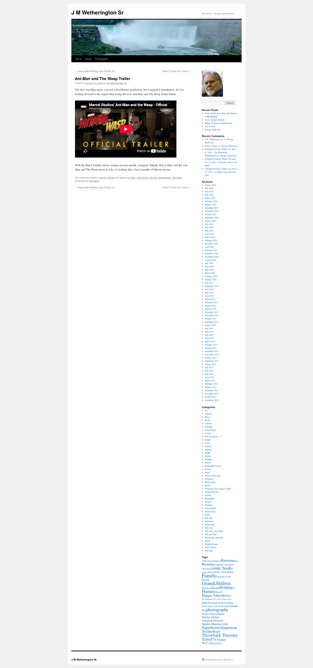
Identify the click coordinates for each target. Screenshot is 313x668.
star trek (222, 624)
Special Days (210, 511)
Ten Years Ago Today (214, 530)
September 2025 (212, 217)
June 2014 (209, 370)
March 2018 (210, 299)
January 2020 (210, 279)
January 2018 (210, 305)
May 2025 (209, 230)
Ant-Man (131, 177)
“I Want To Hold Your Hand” (176, 71)
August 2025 (210, 220)
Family (208, 439)
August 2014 (210, 364)
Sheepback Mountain (212, 620)
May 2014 (209, 373)
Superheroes (164, 177)
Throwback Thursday (214, 537)
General (208, 449)
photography (217, 609)
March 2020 (210, 272)
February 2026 (211, 201)
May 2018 (209, 292)
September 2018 (212, 285)
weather (221, 640)
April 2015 (209, 338)
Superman (209, 521)
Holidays (208, 459)
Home (78, 58)
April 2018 (209, 295)
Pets (204, 610)
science (220, 613)
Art (206, 410)
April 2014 (209, 377)
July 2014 (209, 367)
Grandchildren (216, 583)
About (88, 58)
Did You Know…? (213, 436)
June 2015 (209, 331)
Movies (111, 177)
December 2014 (211, 351)
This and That (210, 534)
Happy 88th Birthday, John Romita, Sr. (95, 71)
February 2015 (211, 344)
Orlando (233, 606)
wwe (219, 643)
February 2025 (211, 240)
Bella (235, 560)
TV (214, 639)
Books (207, 420)
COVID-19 (217, 572)
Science (208, 501)
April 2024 (209, 246)
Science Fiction (210, 617)
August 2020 (210, 259)
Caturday (208, 426)
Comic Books (210, 429)
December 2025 (211, 207)
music (206, 602)
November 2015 (212, 315)
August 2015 (210, 325)
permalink (94, 180)
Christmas (206, 568)
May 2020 (209, 269)
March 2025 (210, 237)
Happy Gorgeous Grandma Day (218, 123)
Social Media (210, 508)
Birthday (208, 564)
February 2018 (211, 302)
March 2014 (210, 380)
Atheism (208, 413)
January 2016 (210, 308)
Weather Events (211, 544)
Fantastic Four (223, 576)
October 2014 (210, 357)
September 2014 (212, 360)
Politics (208, 485)
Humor (208, 462)
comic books (143, 177)
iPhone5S (218, 592)
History (208, 456)
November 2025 (212, 211)
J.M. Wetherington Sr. (116, 83)
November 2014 (212, 354)
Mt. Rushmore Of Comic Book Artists (216, 599)
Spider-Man (209, 624)
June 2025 (209, 227)
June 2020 (209, 266)
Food (207, 442)
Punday (208, 495)
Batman (227, 560)
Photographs (101, 58)
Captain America (224, 564)
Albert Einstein (208, 561)
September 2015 (212, 321)
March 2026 (210, 197)
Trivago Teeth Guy (213, 129)
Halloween (207, 588)
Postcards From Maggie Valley (218, 488)
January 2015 (210, 347)
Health (207, 452)
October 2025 (210, 214)
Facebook (228, 572)
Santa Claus (208, 613)
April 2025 (209, 233)
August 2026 (210, 184)
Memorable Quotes (213, 465)
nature (214, 602)
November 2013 (212, 393)
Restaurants (210, 498)
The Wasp (177, 177)
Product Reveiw (211, 491)
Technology (210, 524)
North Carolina (225, 602)
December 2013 (211, 390)
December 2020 (211, 253)
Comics (103, 177)
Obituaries (209, 478)
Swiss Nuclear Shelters (215, 119)
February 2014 (211, 383)
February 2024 (211, 250)
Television (209, 527)
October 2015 (210, 318)
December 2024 (211, 243)
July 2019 (209, 282)
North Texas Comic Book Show (215, 606)
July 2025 (209, 224)
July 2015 (209, 328)
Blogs (207, 416)
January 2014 (210, 387)
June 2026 (209, 191)
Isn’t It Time (210, 126)
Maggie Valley (211, 595)
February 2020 (211, 276)
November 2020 (212, 256)
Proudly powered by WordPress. (219, 659)
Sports (207, 514)
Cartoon (208, 423)
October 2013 (210, 396)
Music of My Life (212, 475)
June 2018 (209, 289)
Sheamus (208, 504)
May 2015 (209, 334)
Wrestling (209, 550)
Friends (208, 446)
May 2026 (209, 194)
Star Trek (208, 517)
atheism (218, 561)
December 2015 (211, 312)
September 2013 (212, 400)
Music (207, 472)
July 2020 (209, 263)
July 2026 (209, 188)
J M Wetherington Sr (97, 12)
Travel (207, 540)
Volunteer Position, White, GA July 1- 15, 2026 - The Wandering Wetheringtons (221, 152)
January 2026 (210, 204)
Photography (210, 482)
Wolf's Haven (210, 547)
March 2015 (210, 341)
